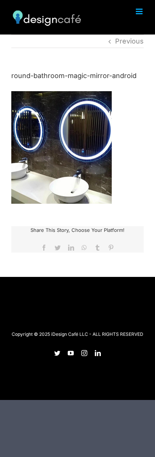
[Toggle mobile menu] (140, 11)
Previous (129, 41)
